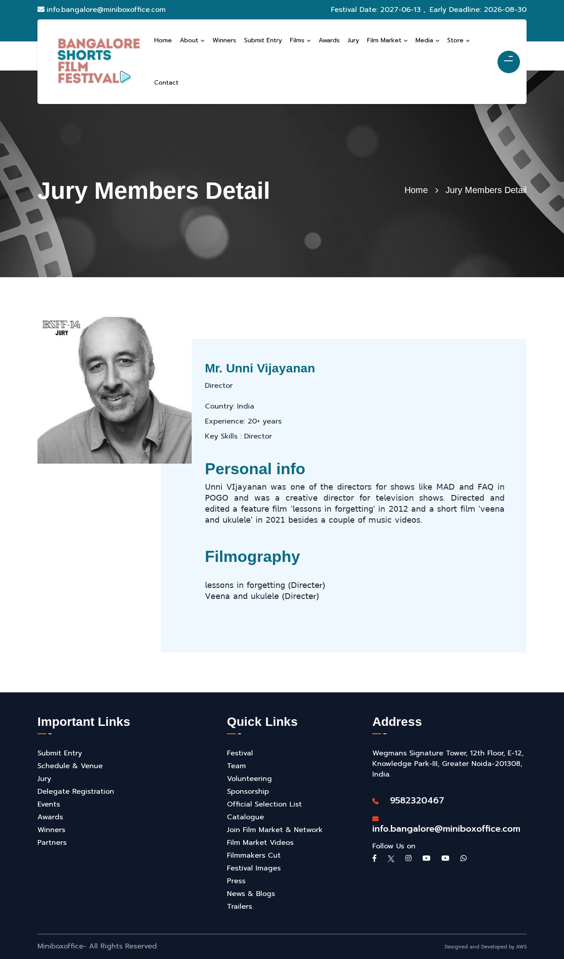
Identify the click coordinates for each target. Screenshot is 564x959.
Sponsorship (248, 791)
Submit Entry (59, 753)
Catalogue (245, 817)
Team (236, 766)
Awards (50, 817)
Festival (240, 753)
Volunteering (249, 778)
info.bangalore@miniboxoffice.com (106, 9)
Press (236, 881)
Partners (52, 842)
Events (48, 804)
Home (416, 190)
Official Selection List (264, 804)
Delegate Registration (75, 791)
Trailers (239, 906)
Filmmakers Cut (254, 855)
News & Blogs (251, 893)
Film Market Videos (260, 842)
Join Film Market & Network (275, 830)
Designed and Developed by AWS (486, 947)
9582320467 (412, 800)
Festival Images (254, 868)
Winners (51, 830)
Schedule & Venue (70, 766)
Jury (44, 778)
